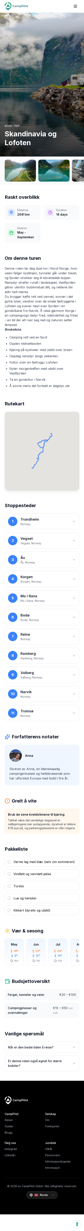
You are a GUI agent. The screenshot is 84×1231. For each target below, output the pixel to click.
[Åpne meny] (75, 6)
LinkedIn (10, 1155)
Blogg (8, 1132)
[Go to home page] (16, 6)
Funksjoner (52, 1126)
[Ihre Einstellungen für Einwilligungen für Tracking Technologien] (77, 1224)
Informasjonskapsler (58, 1161)
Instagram (11, 1149)
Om (47, 1120)
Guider (9, 1126)
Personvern (52, 1155)
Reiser (9, 1120)
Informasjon (52, 1167)
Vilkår (48, 1149)
